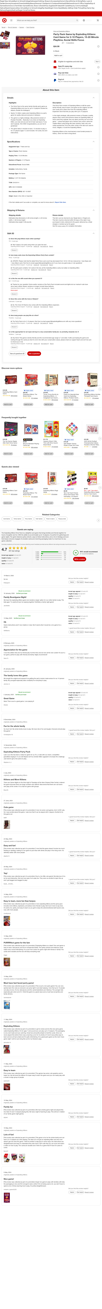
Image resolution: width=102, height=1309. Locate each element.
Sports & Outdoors (51, 3)
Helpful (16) (37, 343)
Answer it (14, 250)
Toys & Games (12, 27)
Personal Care (40, 3)
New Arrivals (21, 8)
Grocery (8, 3)
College (27, 1)
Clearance (13, 8)
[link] (59, 43)
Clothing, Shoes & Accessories (49, 1)
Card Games (30, 27)
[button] (59, 43)
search (77, 21)
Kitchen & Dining (76, 1)
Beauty (32, 3)
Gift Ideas (58, 6)
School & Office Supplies (81, 3)
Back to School (19, 1)
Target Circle (22, 10)
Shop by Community (76, 6)
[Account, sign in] (88, 20)
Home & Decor (65, 1)
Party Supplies (50, 6)
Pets (60, 3)
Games (21, 27)
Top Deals (45, 8)
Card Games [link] (6, 519)
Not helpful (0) (44, 246)
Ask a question (34, 354)
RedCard (15, 10)
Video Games (23, 6)
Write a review (79, 559)
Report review (89, 582)
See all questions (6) (17, 354)
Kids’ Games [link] (39, 519)
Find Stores (31, 10)
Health (64, 3)
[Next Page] (100, 389)
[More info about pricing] (98, 46)
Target (3, 27)
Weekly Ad (66, 8)
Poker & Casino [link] (50, 519)
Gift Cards (65, 6)
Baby (28, 3)
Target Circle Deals (55, 8)
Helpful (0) (36, 246)
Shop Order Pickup (76, 8)
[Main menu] (11, 20)
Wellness (69, 3)
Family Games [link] (17, 519)
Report (51, 246)
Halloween (34, 1)
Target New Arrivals (7, 1)
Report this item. (60, 202)
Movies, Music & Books (36, 6)
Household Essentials (18, 3)
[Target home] (4, 20)
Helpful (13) (34, 269)
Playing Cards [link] (62, 519)
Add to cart (58, 55)
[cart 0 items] (98, 20)
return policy (62, 226)
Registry (9, 10)
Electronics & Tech (11, 6)
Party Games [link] (28, 519)
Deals (7, 8)
